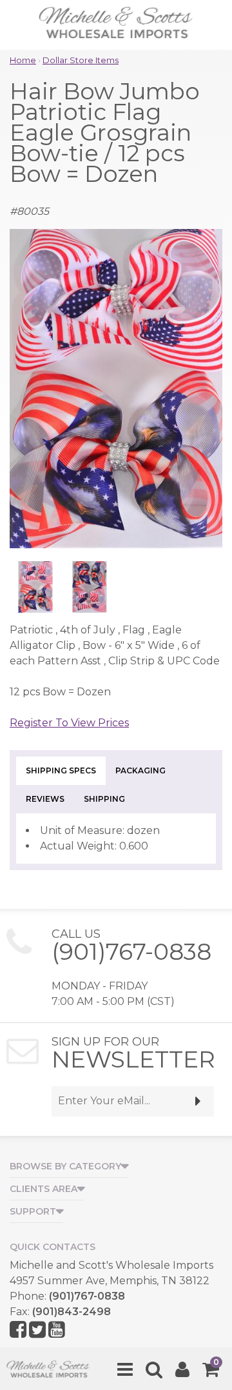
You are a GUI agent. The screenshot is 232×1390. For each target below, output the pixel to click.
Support (33, 1211)
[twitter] (37, 1330)
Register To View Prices (69, 723)
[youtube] (56, 1330)
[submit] (198, 1101)
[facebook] (18, 1330)
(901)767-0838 (131, 951)
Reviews (45, 799)
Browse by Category (65, 1166)
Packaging (140, 770)
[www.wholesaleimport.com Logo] (116, 25)
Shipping (104, 799)
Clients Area (43, 1189)
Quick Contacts (52, 1247)
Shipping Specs (61, 770)
